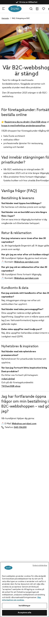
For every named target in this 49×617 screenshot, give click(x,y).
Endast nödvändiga (40, 565)
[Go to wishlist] (43, 8)
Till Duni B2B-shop (10, 386)
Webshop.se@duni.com (26, 262)
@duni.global (8, 379)
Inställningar (24, 606)
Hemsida (5, 18)
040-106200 (20, 427)
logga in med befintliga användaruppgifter (23, 125)
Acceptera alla (24, 613)
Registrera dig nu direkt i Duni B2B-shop (25, 122)
